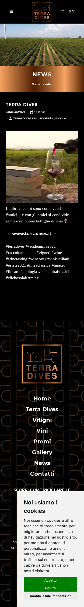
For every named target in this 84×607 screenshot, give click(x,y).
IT (62, 11)
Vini (42, 430)
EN (72, 11)
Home (42, 398)
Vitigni (42, 420)
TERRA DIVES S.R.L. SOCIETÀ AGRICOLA (39, 118)
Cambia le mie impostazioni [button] (50, 596)
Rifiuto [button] (50, 588)
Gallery (42, 452)
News (42, 463)
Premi (42, 441)
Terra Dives (42, 409)
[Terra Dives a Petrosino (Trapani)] (42, 11)
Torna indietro (42, 84)
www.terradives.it (31, 233)
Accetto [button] (50, 580)
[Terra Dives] (42, 167)
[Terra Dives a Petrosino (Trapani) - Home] (42, 363)
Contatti (42, 473)
